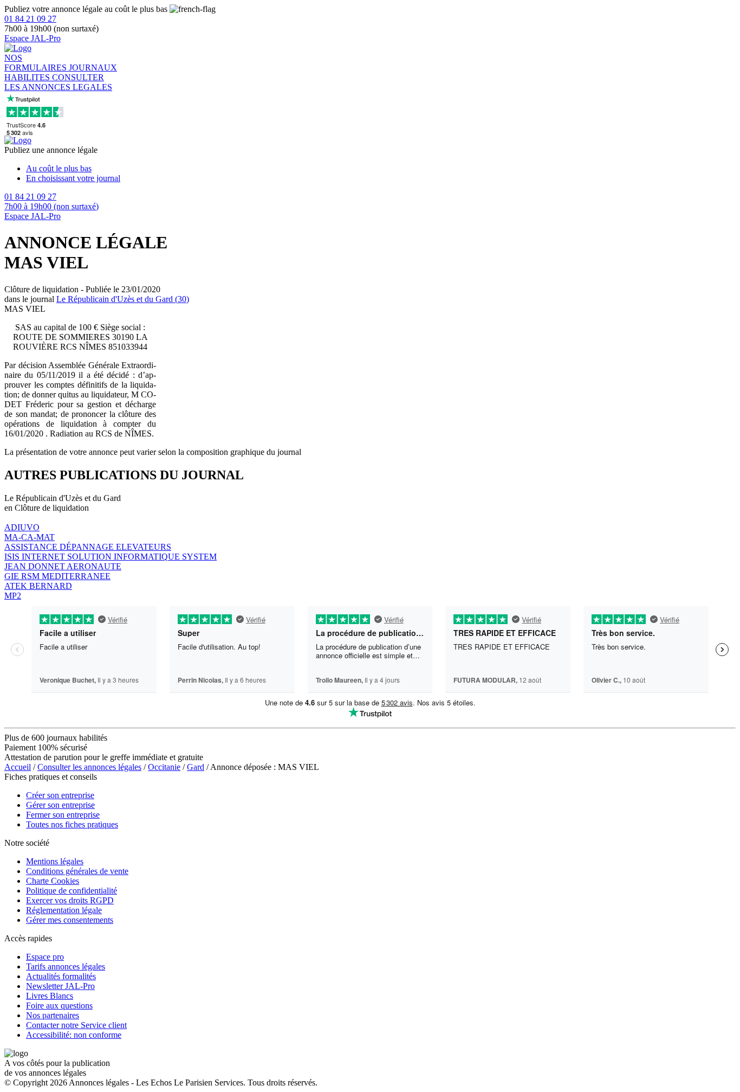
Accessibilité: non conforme (73, 1034)
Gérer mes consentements (69, 919)
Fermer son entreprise (63, 814)
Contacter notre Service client (76, 1025)
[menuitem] (381, 169)
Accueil (17, 767)
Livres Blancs (49, 995)
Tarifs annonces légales (65, 966)
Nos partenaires (52, 1015)
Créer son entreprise (60, 795)
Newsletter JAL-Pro (60, 986)
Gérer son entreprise (60, 805)
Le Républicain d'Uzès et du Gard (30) (122, 299)
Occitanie (164, 767)
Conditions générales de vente (77, 871)
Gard (195, 767)
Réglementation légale (64, 910)
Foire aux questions (59, 1005)
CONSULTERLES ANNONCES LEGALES (58, 82)
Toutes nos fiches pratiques (72, 824)
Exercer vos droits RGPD (70, 900)
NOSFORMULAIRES (36, 62)
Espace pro (45, 956)
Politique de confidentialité (71, 890)
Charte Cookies (52, 880)
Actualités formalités (61, 976)
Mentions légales (54, 861)
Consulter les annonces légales (89, 767)
